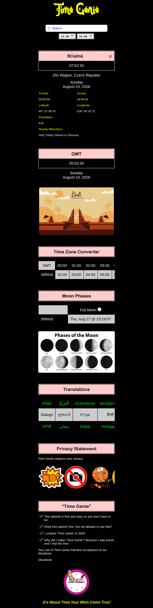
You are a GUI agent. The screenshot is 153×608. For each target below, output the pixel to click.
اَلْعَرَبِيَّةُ (64, 403)
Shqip (47, 403)
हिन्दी (110, 415)
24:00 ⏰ (85, 36)
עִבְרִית (85, 415)
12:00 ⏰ (67, 36)
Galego (47, 415)
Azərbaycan (85, 403)
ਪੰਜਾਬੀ (47, 426)
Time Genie (76, 9)
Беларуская (110, 403)
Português (110, 426)
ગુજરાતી (64, 415)
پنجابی (64, 426)
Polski (85, 426)
